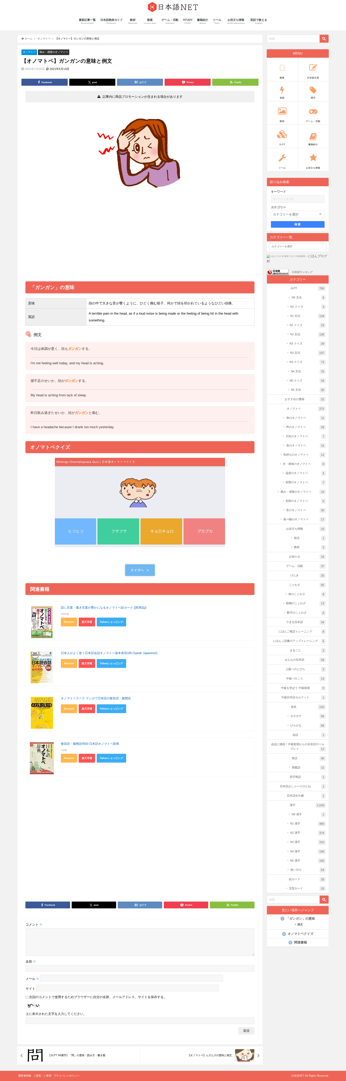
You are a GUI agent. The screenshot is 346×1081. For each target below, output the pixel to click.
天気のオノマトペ (305, 436)
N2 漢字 (307, 832)
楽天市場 (87, 621)
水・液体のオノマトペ (303, 464)
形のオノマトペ (305, 445)
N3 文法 (307, 352)
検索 (298, 224)
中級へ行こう (305, 678)
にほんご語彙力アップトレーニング (298, 641)
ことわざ (306, 585)
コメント (34, 924)
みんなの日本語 (304, 659)
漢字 (307, 805)
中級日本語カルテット (302, 697)
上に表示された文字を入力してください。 (56, 1014)
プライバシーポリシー (66, 1075)
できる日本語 (305, 622)
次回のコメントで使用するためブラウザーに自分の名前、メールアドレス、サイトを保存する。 (98, 997)
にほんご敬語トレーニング (301, 631)
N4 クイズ (307, 362)
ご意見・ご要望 (42, 1075)
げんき (307, 575)
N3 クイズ (307, 343)
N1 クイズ (307, 306)
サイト (30, 988)
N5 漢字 (307, 860)
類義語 (308, 767)
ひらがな (307, 725)
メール (32, 979)
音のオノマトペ (305, 510)
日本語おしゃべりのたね (302, 786)
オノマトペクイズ (298, 933)
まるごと (307, 650)
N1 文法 (307, 316)
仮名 (307, 707)
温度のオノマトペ (305, 473)
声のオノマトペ (305, 427)
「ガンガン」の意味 (298, 918)
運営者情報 (24, 1075)
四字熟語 (307, 777)
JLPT (307, 288)
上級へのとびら (305, 669)
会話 (308, 735)
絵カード (306, 879)
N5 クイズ (307, 380)
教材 (309, 547)
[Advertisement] (140, 239)
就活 (309, 538)
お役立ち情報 (305, 528)
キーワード (278, 191)
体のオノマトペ (305, 418)
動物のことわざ (305, 603)
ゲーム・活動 (305, 566)
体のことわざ (306, 594)
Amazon (69, 621)
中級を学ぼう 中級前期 (302, 688)
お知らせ (306, 556)
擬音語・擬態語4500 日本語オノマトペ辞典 (90, 743)
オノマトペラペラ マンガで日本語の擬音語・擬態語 (96, 698)
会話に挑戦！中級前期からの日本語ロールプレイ (297, 747)
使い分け (307, 870)
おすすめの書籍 (304, 399)
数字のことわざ (305, 612)
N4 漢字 (307, 851)
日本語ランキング (302, 271)
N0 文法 (308, 297)
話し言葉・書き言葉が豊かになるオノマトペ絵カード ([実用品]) (103, 607)
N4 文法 (307, 371)
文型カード (306, 888)
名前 (31, 961)
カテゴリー (278, 207)
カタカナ (307, 716)
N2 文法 (307, 334)
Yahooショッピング (111, 621)
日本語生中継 (305, 795)
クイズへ (137, 570)
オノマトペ (29, 52)
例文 (300, 924)
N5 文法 (307, 390)
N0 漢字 (308, 814)
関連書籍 (298, 942)
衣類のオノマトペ (305, 501)
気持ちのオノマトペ (303, 454)
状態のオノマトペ (305, 482)
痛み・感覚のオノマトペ (53, 52)
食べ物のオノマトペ (303, 519)
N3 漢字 (307, 842)
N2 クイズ (307, 325)
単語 (308, 758)
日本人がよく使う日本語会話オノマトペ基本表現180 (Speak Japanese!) (109, 653)
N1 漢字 (307, 823)
